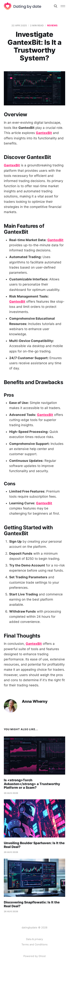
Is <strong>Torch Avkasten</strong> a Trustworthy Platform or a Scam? (32, 783)
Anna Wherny (35, 701)
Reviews (52, 25)
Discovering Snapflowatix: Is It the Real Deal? (32, 904)
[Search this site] (55, 6)
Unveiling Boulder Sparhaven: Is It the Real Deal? (34, 845)
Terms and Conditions (34, 944)
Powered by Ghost (34, 956)
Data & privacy (34, 939)
